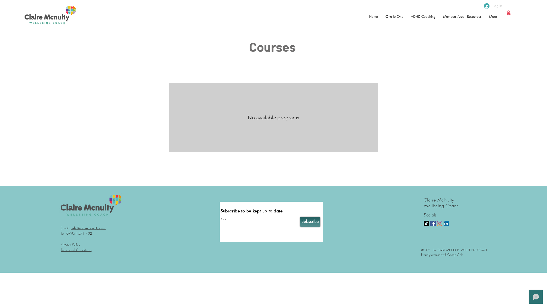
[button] (508, 12)
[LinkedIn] (446, 223)
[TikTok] (426, 223)
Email (223, 219)
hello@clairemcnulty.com (88, 228)
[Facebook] (433, 223)
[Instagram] (439, 223)
